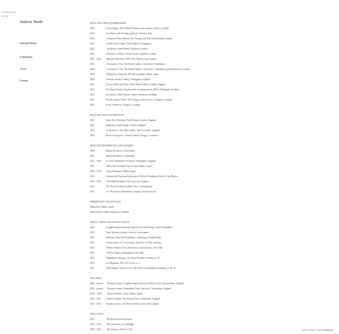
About (23, 68)
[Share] (6, 12)
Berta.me (329, 330)
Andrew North (31, 21)
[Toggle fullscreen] (10, 12)
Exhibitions (26, 57)
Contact (24, 80)
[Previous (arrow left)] (3, 16)
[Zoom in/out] (14, 12)
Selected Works (28, 43)
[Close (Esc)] (3, 12)
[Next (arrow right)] (6, 16)
